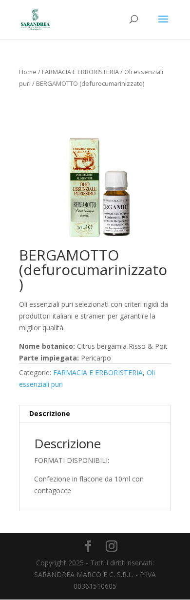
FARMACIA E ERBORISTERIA (80, 71)
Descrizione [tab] (49, 413)
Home (28, 71)
